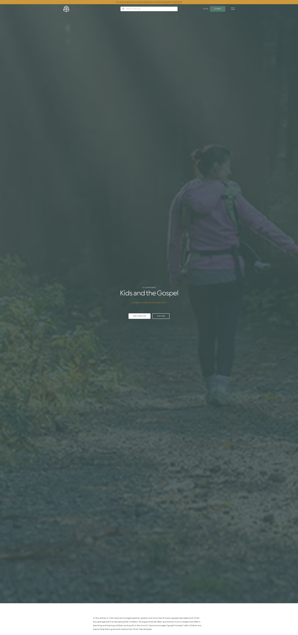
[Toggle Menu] (233, 9)
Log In (205, 9)
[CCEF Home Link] (91, 9)
